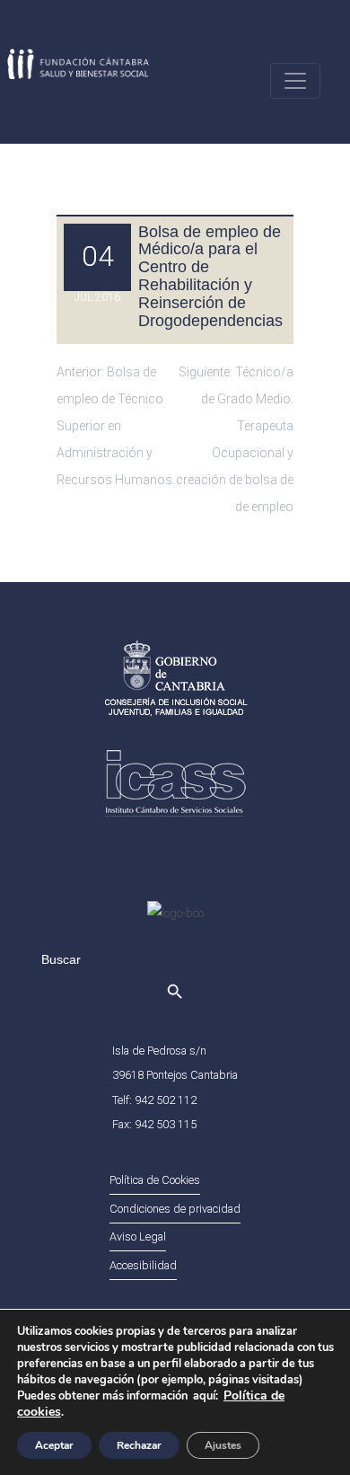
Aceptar (54, 1445)
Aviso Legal (137, 1236)
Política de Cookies (154, 1180)
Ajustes (223, 1445)
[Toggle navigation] (295, 81)
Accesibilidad (143, 1265)
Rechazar (139, 1445)
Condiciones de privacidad (175, 1208)
